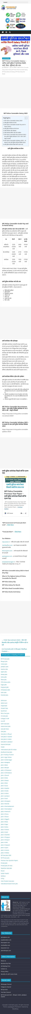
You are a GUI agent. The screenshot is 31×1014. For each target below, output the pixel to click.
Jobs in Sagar (4, 824)
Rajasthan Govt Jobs (6, 868)
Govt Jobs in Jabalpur (6, 742)
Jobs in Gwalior (5, 788)
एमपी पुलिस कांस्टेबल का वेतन (10, 122)
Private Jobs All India (6, 865)
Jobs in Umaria (5, 850)
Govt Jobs (3, 731)
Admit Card (4, 703)
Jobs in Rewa (4, 822)
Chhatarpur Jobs (5, 690)
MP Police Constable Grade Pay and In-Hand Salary (15, 125)
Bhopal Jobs (4, 661)
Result (2, 871)
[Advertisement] (15, 92)
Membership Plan (6, 963)
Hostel (2, 747)
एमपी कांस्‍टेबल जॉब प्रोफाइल (10, 130)
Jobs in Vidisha (5, 853)
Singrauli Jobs (5, 687)
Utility (2, 878)
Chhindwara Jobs (5, 682)
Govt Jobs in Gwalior (6, 736)
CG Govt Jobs (4, 716)
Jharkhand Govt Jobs (6, 752)
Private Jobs (4, 863)
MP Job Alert (4, 989)
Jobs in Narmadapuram (7, 806)
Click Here (10, 525)
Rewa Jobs (4, 679)
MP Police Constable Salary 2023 (13, 120)
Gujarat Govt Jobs (5, 744)
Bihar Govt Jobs (5, 713)
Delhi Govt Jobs (5, 723)
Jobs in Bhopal (5, 767)
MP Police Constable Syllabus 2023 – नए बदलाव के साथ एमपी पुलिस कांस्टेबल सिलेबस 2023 (15, 141)
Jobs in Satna (4, 827)
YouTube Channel (6, 992)
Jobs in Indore (5, 793)
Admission (4, 700)
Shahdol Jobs (4, 695)
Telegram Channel (6, 987)
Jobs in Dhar (4, 783)
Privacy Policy (4, 971)
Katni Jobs (3, 692)
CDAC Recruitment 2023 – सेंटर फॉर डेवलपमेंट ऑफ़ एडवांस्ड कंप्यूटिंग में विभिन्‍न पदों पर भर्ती (15, 642)
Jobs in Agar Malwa (6, 757)
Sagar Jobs (4, 684)
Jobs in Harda (4, 791)
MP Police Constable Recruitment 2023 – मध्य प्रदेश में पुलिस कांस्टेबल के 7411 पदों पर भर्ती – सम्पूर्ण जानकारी (15, 136)
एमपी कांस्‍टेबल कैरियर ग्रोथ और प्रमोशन (12, 132)
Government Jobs (5, 726)
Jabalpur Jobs (4, 666)
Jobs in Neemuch (5, 811)
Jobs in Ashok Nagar (6, 760)
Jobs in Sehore (5, 829)
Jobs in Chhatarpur (6, 770)
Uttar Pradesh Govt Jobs (7, 881)
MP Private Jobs (5, 659)
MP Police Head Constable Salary (19, 69)
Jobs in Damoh (5, 775)
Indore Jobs (4, 664)
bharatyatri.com (7, 551)
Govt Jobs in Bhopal (6, 734)
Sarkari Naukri (5, 873)
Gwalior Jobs (4, 669)
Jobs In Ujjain (4, 847)
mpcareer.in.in (5, 948)
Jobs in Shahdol (5, 834)
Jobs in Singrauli (5, 845)
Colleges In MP (5, 718)
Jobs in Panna (4, 814)
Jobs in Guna (4, 785)
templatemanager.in (8, 562)
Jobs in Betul (4, 765)
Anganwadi (4, 705)
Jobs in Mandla (5, 803)
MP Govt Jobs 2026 (6, 855)
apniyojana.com (7, 556)
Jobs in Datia (4, 778)
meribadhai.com (7, 545)
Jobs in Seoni (4, 832)
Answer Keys (4, 708)
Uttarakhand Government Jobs (9, 883)
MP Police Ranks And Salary (8, 71)
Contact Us (4, 969)
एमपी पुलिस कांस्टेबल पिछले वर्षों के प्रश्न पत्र (13, 144)
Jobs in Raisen (5, 816)
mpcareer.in (6, 542)
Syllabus (3, 876)
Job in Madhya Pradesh (7, 754)
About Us (3, 961)
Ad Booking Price (5, 966)
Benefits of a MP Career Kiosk (9, 974)
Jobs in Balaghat (5, 762)
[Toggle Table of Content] (25, 118)
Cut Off (3, 721)
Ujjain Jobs (4, 672)
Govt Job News (6, 58)
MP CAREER (14, 67)
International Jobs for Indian (9, 749)
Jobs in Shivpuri (5, 840)
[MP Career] (3, 32)
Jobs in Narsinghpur (6, 809)
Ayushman (4, 711)
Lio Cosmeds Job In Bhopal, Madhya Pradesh (14, 650)
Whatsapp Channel (6, 984)
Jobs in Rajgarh (5, 819)
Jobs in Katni (4, 798)
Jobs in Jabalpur (5, 796)
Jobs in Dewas (5, 780)
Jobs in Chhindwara (6, 773)
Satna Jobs (4, 677)
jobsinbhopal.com (6, 950)
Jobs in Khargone (5, 801)
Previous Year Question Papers (9, 860)
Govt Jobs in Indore (6, 739)
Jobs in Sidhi (4, 842)
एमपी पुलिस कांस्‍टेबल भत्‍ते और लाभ (11, 128)
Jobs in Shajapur (5, 837)
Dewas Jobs (4, 674)
